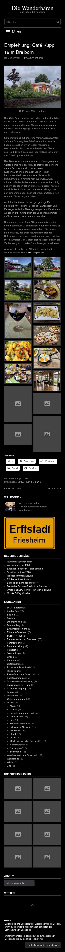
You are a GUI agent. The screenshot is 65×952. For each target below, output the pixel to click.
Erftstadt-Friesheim (17, 632)
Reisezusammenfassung (20, 575)
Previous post (14, 488)
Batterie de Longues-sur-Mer (22, 582)
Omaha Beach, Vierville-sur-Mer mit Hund (29, 589)
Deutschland (16, 716)
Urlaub (10, 702)
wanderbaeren (34, 58)
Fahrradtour (13, 642)
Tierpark (11, 692)
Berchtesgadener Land (22, 713)
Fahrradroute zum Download (22, 639)
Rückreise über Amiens (19, 579)
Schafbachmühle (16, 678)
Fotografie (12, 649)
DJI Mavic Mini (14, 621)
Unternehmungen (16, 699)
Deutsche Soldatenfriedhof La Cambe (27, 586)
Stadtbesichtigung (16, 688)
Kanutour (12, 660)
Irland (13, 734)
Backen (11, 614)
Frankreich (15, 730)
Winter (10, 762)
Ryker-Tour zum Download (21, 674)
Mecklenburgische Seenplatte (25, 741)
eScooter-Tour (14, 635)
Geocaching (13, 653)
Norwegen (15, 748)
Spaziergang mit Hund (18, 685)
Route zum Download (18, 667)
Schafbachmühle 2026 (19, 572)
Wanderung (13, 758)
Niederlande (16, 744)
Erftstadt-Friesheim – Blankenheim (25, 568)
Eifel (12, 720)
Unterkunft (12, 695)
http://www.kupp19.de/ (32, 252)
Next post (53, 488)
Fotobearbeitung (15, 646)
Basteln (11, 618)
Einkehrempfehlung (29, 482)
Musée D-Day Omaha (18, 593)
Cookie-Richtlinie (35, 939)
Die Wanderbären (33, 8)
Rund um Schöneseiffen (19, 561)
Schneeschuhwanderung (20, 681)
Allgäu (13, 706)
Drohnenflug (13, 625)
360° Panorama (15, 607)
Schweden (15, 751)
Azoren (13, 709)
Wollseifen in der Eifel (18, 565)
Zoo (9, 765)
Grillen (10, 656)
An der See (13, 611)
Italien (13, 737)
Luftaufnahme (14, 663)
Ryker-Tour (13, 671)
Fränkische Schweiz (20, 727)
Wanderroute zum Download (22, 755)
